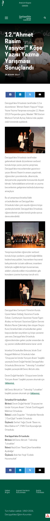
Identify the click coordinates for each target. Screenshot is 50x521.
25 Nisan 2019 (12, 75)
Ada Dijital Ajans (47, 515)
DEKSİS (25, 6)
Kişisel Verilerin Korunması (23, 492)
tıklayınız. (10, 383)
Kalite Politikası (40, 492)
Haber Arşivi (7, 492)
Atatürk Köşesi (25, 3)
